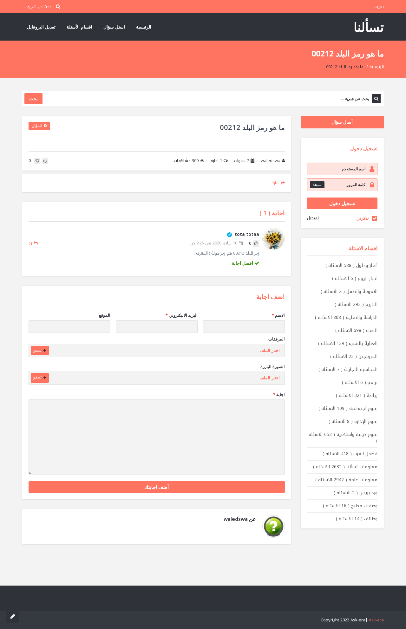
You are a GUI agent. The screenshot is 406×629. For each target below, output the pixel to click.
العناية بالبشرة (347, 343)
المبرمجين (353, 356)
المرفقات (276, 339)
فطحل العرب (350, 454)
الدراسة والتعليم (346, 317)
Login (379, 6)
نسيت (317, 184)
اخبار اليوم (354, 278)
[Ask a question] (12, 616)
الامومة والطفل (349, 291)
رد (30, 243)
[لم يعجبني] (37, 161)
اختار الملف (270, 350)
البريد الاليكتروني (182, 315)
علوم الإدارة (353, 421)
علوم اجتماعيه (347, 408)
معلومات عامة (346, 480)
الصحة (356, 330)
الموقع (104, 315)
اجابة (216, 161)
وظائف (356, 519)
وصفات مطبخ (350, 506)
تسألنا (369, 27)
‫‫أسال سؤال (342, 122)
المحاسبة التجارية (347, 369)
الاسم (278, 315)
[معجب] (45, 161)
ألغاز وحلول (351, 265)
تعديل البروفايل (41, 27)
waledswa (270, 161)
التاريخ (356, 304)
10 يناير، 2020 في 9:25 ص (213, 243)
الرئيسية (143, 27)
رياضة (356, 395)
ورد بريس (355, 493)
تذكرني (363, 218)
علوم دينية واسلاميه (343, 437)
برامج (359, 382)
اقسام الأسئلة (79, 27)
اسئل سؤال (114, 27)
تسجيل (313, 218)
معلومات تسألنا (345, 467)
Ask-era (376, 620)
